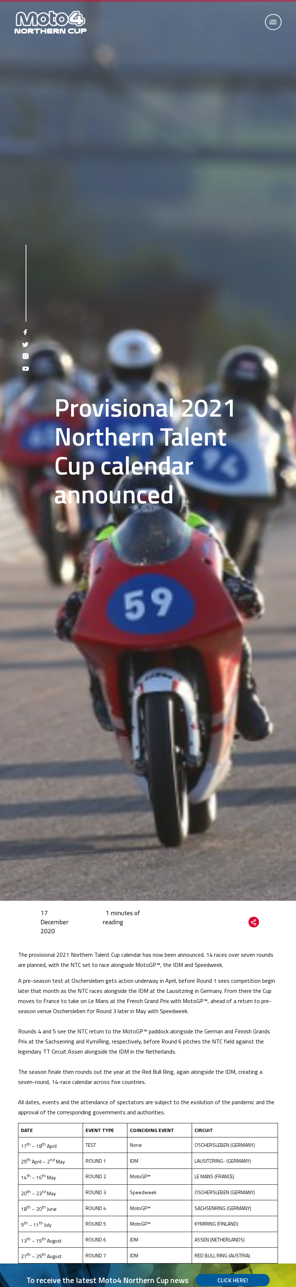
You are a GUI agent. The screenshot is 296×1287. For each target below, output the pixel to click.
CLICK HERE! (232, 1280)
